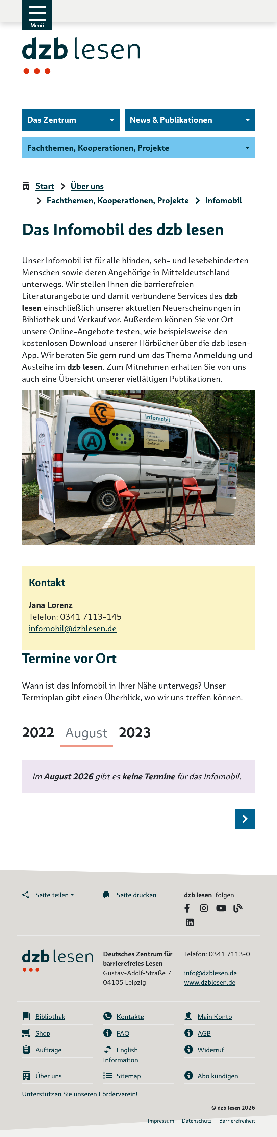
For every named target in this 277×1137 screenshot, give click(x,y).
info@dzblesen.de (210, 972)
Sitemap (129, 1075)
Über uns (48, 1075)
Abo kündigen (218, 1075)
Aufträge (48, 1049)
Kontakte (130, 1016)
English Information (120, 1054)
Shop (42, 1033)
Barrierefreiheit (237, 1121)
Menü (37, 25)
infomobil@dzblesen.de (73, 628)
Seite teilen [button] (52, 894)
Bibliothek (50, 1016)
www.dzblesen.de (209, 982)
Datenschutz (197, 1121)
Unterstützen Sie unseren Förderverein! (79, 1094)
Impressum (161, 1121)
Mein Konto (215, 1016)
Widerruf (211, 1049)
